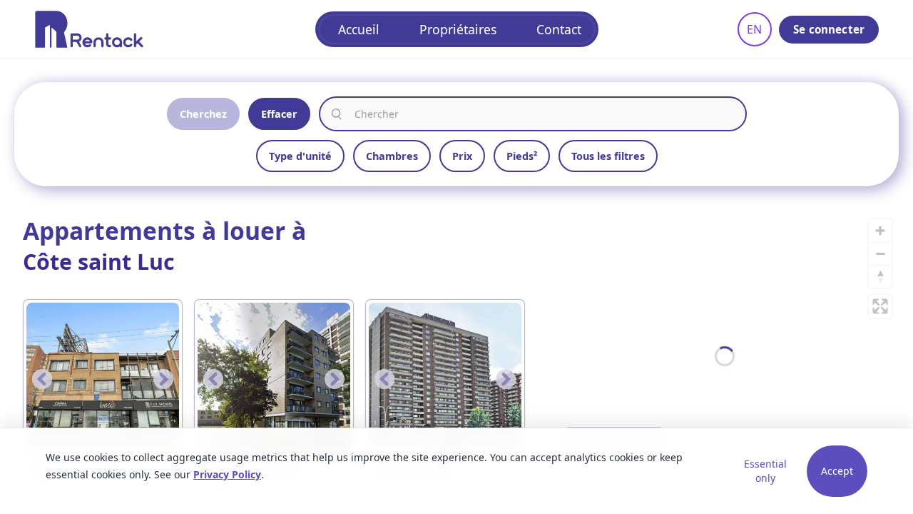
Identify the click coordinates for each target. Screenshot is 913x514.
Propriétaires (457, 29)
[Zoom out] (880, 253)
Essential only (765, 471)
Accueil (358, 29)
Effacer (279, 114)
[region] (725, 356)
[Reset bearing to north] (880, 276)
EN (754, 29)
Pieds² (521, 156)
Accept (837, 471)
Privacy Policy (227, 474)
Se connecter (828, 29)
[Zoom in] (880, 230)
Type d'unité (300, 156)
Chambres (392, 156)
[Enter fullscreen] (880, 306)
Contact (558, 29)
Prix (462, 156)
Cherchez (203, 114)
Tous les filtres (608, 156)
